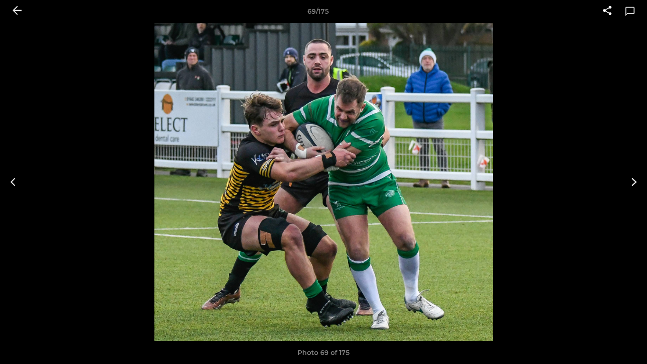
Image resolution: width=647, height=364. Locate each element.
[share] (607, 11)
